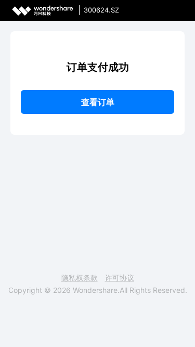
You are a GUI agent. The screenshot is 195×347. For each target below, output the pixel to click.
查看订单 (97, 102)
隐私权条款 (79, 277)
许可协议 (119, 277)
